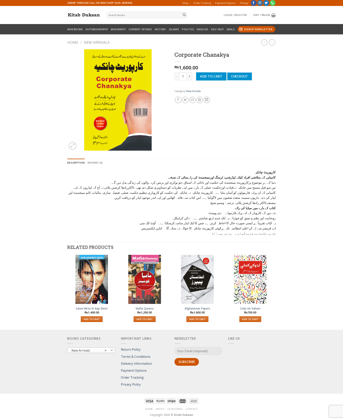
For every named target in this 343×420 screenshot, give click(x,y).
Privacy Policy (131, 384)
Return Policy (131, 349)
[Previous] (67, 292)
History (160, 29)
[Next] (274, 292)
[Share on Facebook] (178, 100)
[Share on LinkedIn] (206, 100)
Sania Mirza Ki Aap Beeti (92, 308)
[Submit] (184, 15)
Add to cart (211, 76)
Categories (175, 409)
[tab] (76, 163)
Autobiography (97, 29)
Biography (118, 29)
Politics (188, 29)
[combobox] (91, 350)
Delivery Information (136, 363)
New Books (75, 29)
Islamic (174, 29)
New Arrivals (97, 42)
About (160, 409)
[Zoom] (72, 146)
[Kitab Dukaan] (83, 15)
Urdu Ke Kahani (250, 308)
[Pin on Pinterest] (199, 100)
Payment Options (225, 3)
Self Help (217, 29)
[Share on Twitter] (185, 100)
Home (72, 42)
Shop (185, 3)
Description (76, 162)
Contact (192, 409)
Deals (231, 29)
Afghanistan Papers (197, 308)
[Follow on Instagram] (260, 3)
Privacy (244, 3)
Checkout (239, 76)
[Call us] (273, 3)
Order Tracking (202, 3)
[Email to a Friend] (192, 100)
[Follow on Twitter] (266, 3)
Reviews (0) (95, 162)
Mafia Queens (145, 308)
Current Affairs (140, 29)
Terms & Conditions (135, 356)
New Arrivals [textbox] (89, 350)
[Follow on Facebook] (253, 3)
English (202, 29)
